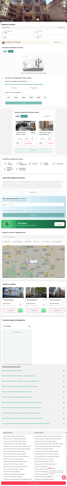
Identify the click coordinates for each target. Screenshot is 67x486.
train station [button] (7, 241)
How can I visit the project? (32, 210)
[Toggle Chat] (64, 477)
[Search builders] (29, 326)
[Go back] (2, 2)
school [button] (37, 241)
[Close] (64, 468)
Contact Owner (28, 143)
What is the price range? (46, 210)
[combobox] (35, 237)
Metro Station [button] (18, 241)
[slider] (6, 84)
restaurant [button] (47, 241)
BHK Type (47, 116)
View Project (11, 310)
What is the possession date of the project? (13, 210)
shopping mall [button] (58, 241)
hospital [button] (29, 241)
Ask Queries (33, 215)
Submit (23, 103)
